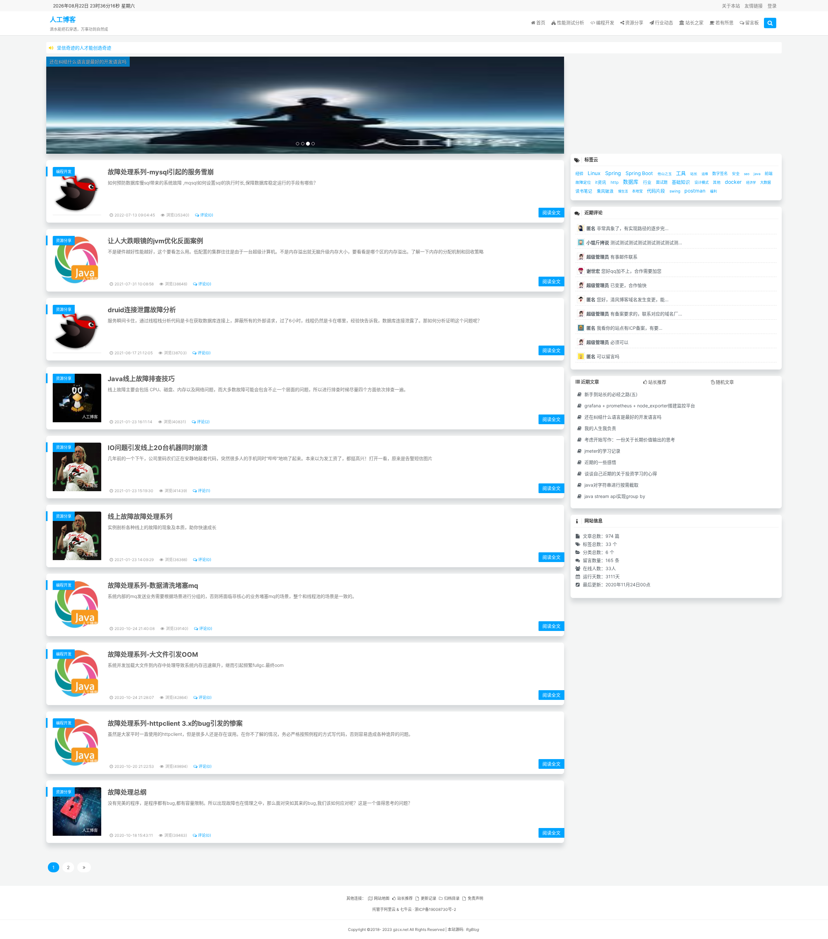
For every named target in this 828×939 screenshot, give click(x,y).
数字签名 (720, 173)
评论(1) (204, 490)
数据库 (631, 182)
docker (734, 182)
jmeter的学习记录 (601, 451)
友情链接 (754, 5)
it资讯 (601, 182)
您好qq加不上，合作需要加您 (623, 271)
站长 (694, 174)
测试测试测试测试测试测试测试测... (634, 242)
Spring (613, 173)
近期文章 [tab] (590, 381)
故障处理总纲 (127, 792)
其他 (717, 182)
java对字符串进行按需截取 (610, 485)
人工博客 (63, 19)
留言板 (752, 22)
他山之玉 (665, 174)
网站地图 (381, 898)
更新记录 (428, 898)
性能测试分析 (570, 22)
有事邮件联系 (611, 257)
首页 (540, 22)
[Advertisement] (676, 102)
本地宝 (638, 191)
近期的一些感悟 (599, 462)
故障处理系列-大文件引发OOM (153, 654)
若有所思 (724, 22)
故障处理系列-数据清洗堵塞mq (153, 586)
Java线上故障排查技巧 (141, 379)
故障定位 (583, 182)
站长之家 (694, 22)
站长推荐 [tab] (657, 382)
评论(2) (203, 421)
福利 (713, 191)
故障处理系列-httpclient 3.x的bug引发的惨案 (175, 723)
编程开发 (605, 22)
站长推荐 (405, 898)
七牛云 (406, 909)
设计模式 (702, 182)
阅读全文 (551, 212)
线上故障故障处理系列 (140, 517)
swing (675, 191)
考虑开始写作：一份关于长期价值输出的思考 (629, 439)
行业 (648, 182)
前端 (768, 173)
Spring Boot (640, 173)
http (615, 182)
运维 (705, 174)
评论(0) (206, 215)
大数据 (765, 182)
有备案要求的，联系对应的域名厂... (634, 313)
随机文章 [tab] (725, 382)
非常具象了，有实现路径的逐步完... (627, 228)
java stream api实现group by (614, 496)
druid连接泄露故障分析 (142, 310)
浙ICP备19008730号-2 (435, 909)
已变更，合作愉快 (616, 285)
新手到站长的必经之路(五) (610, 394)
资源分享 (634, 22)
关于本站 (731, 5)
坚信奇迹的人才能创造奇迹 (84, 47)
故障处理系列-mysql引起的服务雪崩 (161, 172)
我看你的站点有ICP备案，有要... (624, 328)
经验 (579, 173)
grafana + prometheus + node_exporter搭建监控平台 (639, 405)
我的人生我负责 (599, 428)
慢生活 (623, 191)
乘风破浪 (606, 191)
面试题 (662, 182)
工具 (681, 173)
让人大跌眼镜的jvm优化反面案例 (155, 241)
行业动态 (664, 22)
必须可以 (607, 342)
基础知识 (681, 182)
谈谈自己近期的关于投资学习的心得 (620, 473)
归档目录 (452, 898)
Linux (595, 173)
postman (695, 191)
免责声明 (475, 898)
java (757, 173)
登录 (772, 5)
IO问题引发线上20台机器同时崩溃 (158, 448)
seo (747, 174)
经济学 (751, 182)
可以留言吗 (602, 356)
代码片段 (656, 190)
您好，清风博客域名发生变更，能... (627, 299)
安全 (736, 173)
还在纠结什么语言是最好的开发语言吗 (622, 417)
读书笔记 (584, 191)
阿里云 (390, 909)
